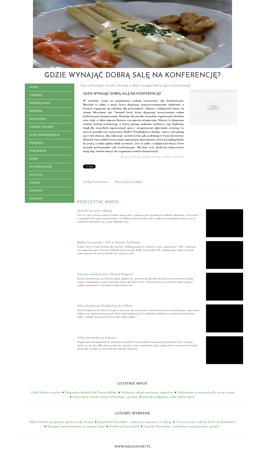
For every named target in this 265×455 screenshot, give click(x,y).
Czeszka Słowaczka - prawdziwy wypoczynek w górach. (181, 426)
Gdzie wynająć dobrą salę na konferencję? (161, 85)
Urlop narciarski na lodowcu (96, 337)
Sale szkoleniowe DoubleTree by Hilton (104, 306)
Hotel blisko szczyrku (46, 392)
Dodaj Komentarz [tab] (95, 182)
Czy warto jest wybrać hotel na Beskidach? (206, 422)
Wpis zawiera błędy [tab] (128, 182)
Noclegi (96, 85)
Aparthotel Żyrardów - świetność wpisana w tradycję (134, 422)
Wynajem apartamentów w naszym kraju (76, 426)
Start (83, 85)
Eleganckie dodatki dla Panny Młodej (91, 392)
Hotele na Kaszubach (124, 426)
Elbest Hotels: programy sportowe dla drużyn (61, 422)
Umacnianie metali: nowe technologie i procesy (105, 397)
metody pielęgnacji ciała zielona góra (168, 397)
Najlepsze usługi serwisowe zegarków (147, 392)
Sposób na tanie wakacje (94, 210)
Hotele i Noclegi (117, 85)
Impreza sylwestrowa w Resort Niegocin (105, 274)
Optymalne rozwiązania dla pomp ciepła (205, 392)
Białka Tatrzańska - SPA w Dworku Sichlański (108, 242)
